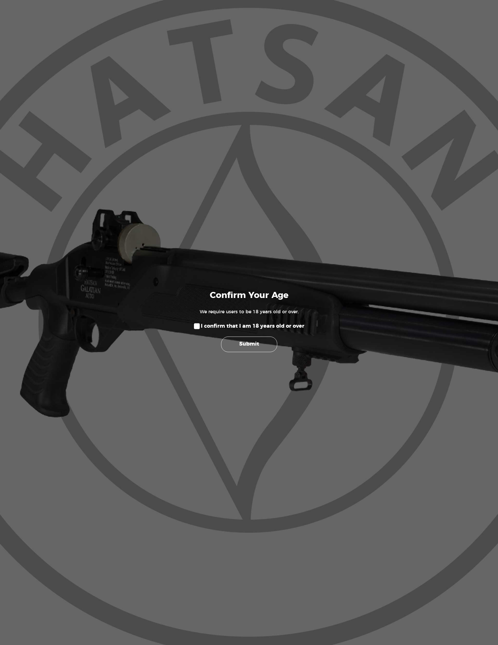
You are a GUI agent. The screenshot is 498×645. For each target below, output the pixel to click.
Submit (249, 344)
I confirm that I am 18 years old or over (252, 326)
